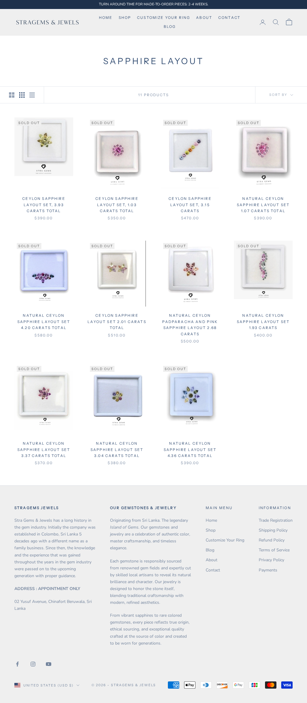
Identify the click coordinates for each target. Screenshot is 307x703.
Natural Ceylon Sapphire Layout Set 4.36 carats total (190, 449)
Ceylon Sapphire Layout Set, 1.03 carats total (116, 204)
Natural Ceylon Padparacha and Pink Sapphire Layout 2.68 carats (190, 324)
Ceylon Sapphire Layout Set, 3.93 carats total (43, 204)
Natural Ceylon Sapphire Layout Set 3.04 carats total (117, 449)
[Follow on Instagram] (33, 664)
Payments (268, 570)
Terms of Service (274, 550)
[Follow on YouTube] (49, 664)
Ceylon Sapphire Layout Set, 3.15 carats (189, 204)
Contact (229, 17)
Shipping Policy (273, 530)
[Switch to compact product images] (32, 95)
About (204, 17)
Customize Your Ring (225, 540)
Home (106, 17)
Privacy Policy (271, 560)
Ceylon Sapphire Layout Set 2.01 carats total (117, 321)
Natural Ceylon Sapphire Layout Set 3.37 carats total (43, 449)
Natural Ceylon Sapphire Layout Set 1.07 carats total (263, 204)
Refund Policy (272, 540)
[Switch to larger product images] (11, 95)
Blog (170, 26)
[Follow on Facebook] (17, 664)
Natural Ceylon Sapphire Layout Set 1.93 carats (263, 321)
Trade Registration (276, 520)
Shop (125, 17)
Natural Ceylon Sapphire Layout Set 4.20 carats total (43, 321)
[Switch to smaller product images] (22, 95)
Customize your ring (163, 17)
